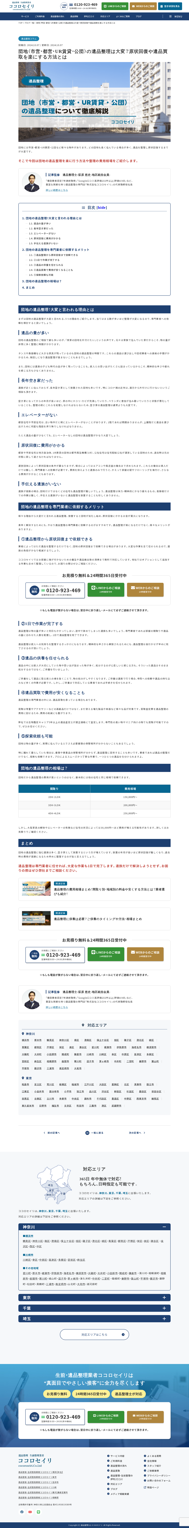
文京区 (68, 1105)
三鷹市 (93, 1105)
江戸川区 (89, 1084)
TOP (20, 22)
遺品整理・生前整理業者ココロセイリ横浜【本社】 (40, 1472)
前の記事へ (54, 1132)
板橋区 (63, 1084)
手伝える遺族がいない (43, 243)
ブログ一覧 (29, 22)
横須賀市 (151, 1047)
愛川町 (95, 1047)
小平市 (68, 1091)
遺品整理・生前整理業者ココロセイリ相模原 (38, 1497)
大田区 (103, 1084)
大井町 (38, 1054)
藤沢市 (38, 1068)
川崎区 (103, 1054)
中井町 (118, 1061)
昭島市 (25, 1084)
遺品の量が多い (40, 223)
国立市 (150, 1084)
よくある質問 (154, 1456)
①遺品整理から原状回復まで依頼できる (53, 255)
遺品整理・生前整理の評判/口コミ (122, 1477)
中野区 (128, 1098)
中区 (39, 1246)
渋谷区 (105, 1091)
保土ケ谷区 (103, 1040)
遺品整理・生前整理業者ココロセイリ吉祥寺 (38, 1482)
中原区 (125, 1054)
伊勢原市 (121, 1047)
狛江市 (80, 1091)
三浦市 (50, 1068)
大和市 (78, 1068)
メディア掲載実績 (120, 1494)
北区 (126, 1084)
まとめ (28, 287)
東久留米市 (28, 1105)
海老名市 (136, 1047)
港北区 (140, 1040)
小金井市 (39, 1091)
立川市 (50, 1098)
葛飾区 (115, 1084)
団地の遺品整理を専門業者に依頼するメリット (56, 249)
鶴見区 (50, 1040)
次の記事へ (135, 1132)
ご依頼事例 (153, 1470)
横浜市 (25, 1040)
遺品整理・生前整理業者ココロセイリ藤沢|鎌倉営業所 (43, 1492)
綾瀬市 (108, 1047)
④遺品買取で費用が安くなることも (51, 270)
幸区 (114, 1054)
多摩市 (63, 1098)
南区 (76, 1040)
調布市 (88, 1098)
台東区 (38, 1098)
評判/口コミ (89, 16)
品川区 (93, 1091)
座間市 (65, 1061)
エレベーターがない (42, 233)
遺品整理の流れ (57, 16)
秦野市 (143, 1061)
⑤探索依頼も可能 (41, 274)
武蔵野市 (116, 1105)
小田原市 (52, 1054)
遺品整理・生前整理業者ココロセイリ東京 (37, 1477)
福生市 (55, 1105)
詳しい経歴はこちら (57, 190)
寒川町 (78, 1061)
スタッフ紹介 (154, 1465)
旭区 (116, 1040)
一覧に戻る (97, 1132)
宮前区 (25, 1061)
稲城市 (75, 1084)
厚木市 (38, 1040)
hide (102, 207)
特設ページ (153, 1487)
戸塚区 (50, 1047)
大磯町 (25, 1054)
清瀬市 (138, 1084)
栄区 (61, 1047)
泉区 (71, 1047)
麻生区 (38, 1061)
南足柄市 (64, 1068)
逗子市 (90, 1061)
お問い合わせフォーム (159, 1480)
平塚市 (25, 1068)
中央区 (75, 1098)
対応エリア (105, 16)
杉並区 (130, 1091)
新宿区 (118, 1091)
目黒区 (25, 1098)
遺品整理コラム (28, 38)
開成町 (65, 1054)
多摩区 (150, 1054)
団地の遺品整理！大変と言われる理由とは (52, 218)
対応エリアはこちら (94, 1334)
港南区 (88, 1040)
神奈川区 (64, 1040)
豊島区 (115, 1098)
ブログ (139, 16)
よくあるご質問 (123, 16)
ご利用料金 (40, 16)
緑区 (151, 1040)
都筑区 (38, 1047)
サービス (25, 16)
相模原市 (52, 1061)
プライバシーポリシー (159, 1475)
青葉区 (25, 1047)
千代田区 (102, 1098)
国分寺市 (54, 1091)
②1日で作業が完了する (44, 260)
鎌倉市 (78, 1054)
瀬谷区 (83, 1047)
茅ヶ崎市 (104, 1061)
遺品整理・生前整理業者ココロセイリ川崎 (37, 1487)
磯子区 (128, 1040)
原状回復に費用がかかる (45, 238)
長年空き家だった (41, 228)
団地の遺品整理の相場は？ (42, 281)
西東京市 (141, 1098)
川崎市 (90, 1054)
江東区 (25, 1091)
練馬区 (155, 1098)
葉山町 (155, 1061)
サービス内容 (118, 1456)
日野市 (43, 1105)
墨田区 (143, 1091)
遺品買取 (74, 16)
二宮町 (130, 1061)
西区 (32, 1246)
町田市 (80, 1105)
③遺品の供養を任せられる (46, 265)
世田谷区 (156, 1091)
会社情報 (152, 1461)
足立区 (38, 1084)
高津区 (138, 1054)
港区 (104, 1105)
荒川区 (50, 1084)
